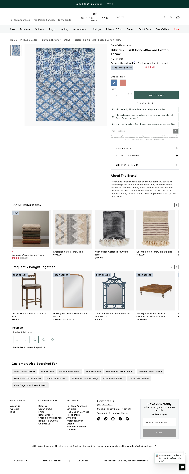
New (12, 29)
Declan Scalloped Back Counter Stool (29, 315)
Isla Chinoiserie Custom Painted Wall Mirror (112, 315)
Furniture (25, 29)
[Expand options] (177, 148)
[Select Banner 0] (104, 4)
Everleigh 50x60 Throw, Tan (68, 251)
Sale (176, 29)
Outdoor (39, 29)
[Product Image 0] (16, 50)
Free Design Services (44, 19)
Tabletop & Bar (114, 29)
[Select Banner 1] (106, 4)
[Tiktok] (106, 418)
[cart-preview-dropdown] (178, 17)
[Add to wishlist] (130, 95)
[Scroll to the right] (176, 205)
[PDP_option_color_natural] (123, 83)
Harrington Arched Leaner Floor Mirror (70, 315)
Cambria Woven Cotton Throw (28, 254)
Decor (130, 29)
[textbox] (118, 95)
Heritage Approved (19, 19)
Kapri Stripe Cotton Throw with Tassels (111, 253)
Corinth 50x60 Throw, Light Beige (154, 251)
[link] (145, 148)
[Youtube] (113, 418)
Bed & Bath (145, 29)
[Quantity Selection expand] (123, 95)
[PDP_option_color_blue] (114, 83)
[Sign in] (171, 17)
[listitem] (25, 371)
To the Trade (64, 19)
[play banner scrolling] (109, 4)
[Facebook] (121, 418)
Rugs (51, 29)
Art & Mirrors (80, 29)
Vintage (97, 29)
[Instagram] (99, 418)
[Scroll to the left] (171, 205)
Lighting (64, 29)
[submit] (164, 17)
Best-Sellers (162, 29)
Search (120, 16)
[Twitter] (128, 418)
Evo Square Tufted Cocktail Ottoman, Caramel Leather (151, 315)
